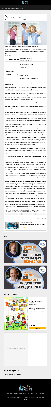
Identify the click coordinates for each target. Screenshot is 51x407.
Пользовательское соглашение (31, 397)
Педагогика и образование (14, 6)
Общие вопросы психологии (17, 8)
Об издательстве (32, 393)
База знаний (4, 6)
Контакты (41, 397)
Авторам (41, 393)
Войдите (6, 374)
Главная (9, 393)
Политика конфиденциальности (14, 397)
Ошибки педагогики (5, 8)
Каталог (15, 393)
